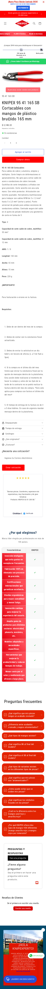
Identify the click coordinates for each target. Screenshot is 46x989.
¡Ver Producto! (23, 8)
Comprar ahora (23, 159)
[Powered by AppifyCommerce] (36, 882)
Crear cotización (13, 467)
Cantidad (5, 138)
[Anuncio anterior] (4, 14)
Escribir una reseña (23, 908)
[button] (5, 23)
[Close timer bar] (44, 2)
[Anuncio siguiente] (41, 14)
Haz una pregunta (18, 858)
